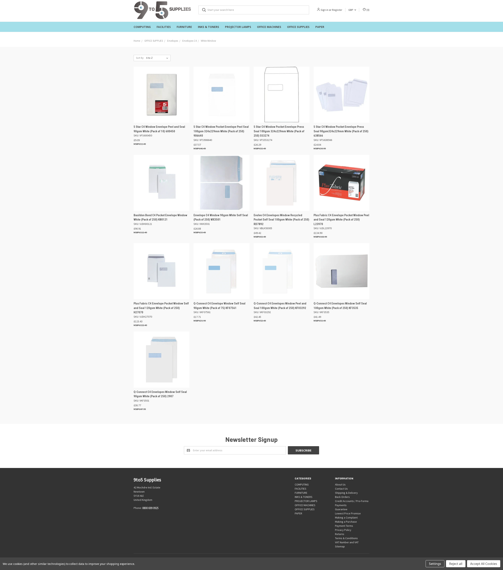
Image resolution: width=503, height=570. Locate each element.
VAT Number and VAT (347, 542)
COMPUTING (142, 27)
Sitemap (340, 546)
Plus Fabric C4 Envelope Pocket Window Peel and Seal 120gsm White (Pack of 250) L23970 (341, 219)
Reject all (455, 564)
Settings (435, 564)
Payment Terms (344, 526)
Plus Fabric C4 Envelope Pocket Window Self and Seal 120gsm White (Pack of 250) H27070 (161, 308)
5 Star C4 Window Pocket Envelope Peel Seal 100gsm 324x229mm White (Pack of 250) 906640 (221, 131)
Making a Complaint (346, 517)
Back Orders (342, 497)
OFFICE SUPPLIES (298, 27)
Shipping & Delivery (346, 493)
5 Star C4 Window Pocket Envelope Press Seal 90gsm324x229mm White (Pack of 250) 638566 (341, 131)
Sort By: (140, 58)
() (367, 10)
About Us (340, 484)
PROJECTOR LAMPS (238, 27)
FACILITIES (164, 27)
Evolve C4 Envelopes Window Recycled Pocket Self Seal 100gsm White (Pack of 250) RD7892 (281, 219)
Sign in (324, 10)
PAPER (319, 27)
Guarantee (341, 509)
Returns (339, 534)
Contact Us (341, 488)
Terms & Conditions (346, 538)
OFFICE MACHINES (269, 27)
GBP (351, 10)
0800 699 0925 (150, 508)
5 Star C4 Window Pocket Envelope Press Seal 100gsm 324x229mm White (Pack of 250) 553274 (279, 131)
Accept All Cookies (483, 564)
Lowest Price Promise (348, 513)
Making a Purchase (346, 521)
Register (337, 10)
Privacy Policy (343, 530)
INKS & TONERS (208, 27)
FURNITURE (184, 27)
